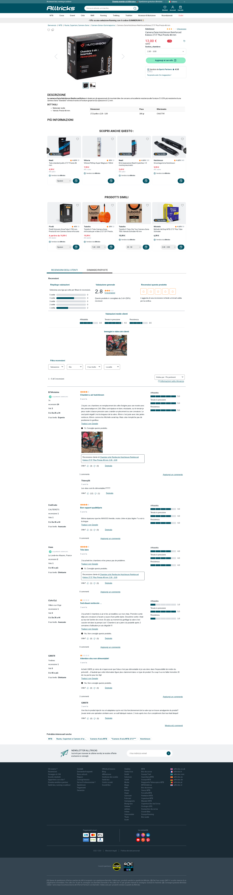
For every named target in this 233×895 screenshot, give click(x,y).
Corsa (61, 15)
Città (83, 15)
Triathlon (128, 15)
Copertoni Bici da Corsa (150, 804)
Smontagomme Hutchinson (164, 163)
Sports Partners (165, 69)
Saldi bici (105, 780)
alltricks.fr (178, 772)
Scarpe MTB (146, 780)
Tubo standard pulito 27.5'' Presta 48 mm (63, 164)
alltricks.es (178, 777)
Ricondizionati (167, 15)
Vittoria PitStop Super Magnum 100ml (98, 163)
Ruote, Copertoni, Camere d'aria (77, 25)
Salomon (128, 777)
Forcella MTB (146, 793)
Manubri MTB (146, 801)
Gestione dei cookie (110, 777)
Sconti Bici (106, 785)
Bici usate (145, 817)
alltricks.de (178, 780)
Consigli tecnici (83, 780)
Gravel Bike (145, 812)
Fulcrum (127, 798)
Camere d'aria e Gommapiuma (103, 25)
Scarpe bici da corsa (149, 809)
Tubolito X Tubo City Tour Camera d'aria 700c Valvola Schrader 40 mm (134, 230)
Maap (126, 785)
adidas (127, 809)
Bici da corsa (146, 772)
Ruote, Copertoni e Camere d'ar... (71, 739)
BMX (92, 15)
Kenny (126, 790)
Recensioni (52, 772)
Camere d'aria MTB (98, 739)
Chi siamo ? (52, 769)
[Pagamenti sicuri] (93, 837)
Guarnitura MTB (147, 777)
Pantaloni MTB (147, 796)
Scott (126, 820)
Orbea (126, 812)
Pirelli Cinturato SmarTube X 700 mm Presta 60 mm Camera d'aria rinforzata (64, 230)
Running (103, 15)
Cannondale (129, 814)
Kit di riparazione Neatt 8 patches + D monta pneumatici (133, 164)
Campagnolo (129, 801)
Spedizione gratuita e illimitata (137, 2)
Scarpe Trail (146, 774)
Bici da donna (146, 788)
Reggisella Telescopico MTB (152, 782)
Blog (104, 772)
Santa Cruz (128, 772)
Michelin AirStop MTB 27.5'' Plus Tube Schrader (168, 230)
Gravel (72, 15)
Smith (126, 774)
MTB (51, 15)
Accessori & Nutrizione (147, 15)
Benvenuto (52, 25)
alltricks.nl (178, 785)
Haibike (127, 769)
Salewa (127, 806)
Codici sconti (107, 782)
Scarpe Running (147, 814)
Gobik (126, 780)
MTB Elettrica (146, 785)
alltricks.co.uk (179, 769)
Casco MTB (145, 790)
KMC (126, 788)
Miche (126, 782)
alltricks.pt (178, 782)
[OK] (169, 753)
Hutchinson (149, 29)
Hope (126, 793)
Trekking (116, 15)
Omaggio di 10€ (54, 774)
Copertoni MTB (147, 798)
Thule (126, 817)
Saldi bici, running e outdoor (59, 785)
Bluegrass (128, 804)
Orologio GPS (146, 806)
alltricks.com (179, 774)
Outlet (181, 15)
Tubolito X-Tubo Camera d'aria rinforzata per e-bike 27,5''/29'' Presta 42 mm (98, 230)
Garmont (127, 796)
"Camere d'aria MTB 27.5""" (123, 739)
